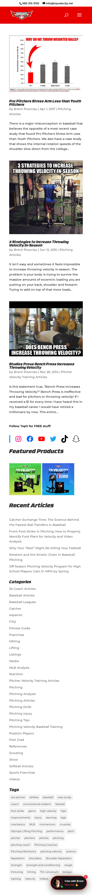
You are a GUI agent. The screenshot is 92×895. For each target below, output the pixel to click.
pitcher (15, 838)
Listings (15, 654)
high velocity (48, 810)
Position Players (21, 733)
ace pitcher (18, 797)
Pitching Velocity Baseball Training (36, 727)
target (68, 865)
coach (15, 804)
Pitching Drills (20, 707)
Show (13, 760)
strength (16, 865)
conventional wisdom (37, 804)
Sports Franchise (22, 773)
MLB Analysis (19, 668)
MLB (32, 824)
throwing (17, 871)
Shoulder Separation (59, 858)
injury (38, 817)
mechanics (18, 824)
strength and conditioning (43, 865)
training (16, 878)
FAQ (12, 622)
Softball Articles (21, 766)
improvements (20, 817)
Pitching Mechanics (23, 851)
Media (14, 661)
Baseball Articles (22, 595)
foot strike (17, 810)
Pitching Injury (20, 713)
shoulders (35, 858)
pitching (58, 838)
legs (63, 817)
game (32, 810)
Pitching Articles (22, 700)
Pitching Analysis (22, 694)
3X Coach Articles (22, 589)
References (18, 746)
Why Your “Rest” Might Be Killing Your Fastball (45, 548)
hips (63, 810)
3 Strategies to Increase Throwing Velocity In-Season (39, 244)
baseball (48, 797)
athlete (34, 797)
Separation (18, 858)
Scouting (16, 753)
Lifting (14, 648)
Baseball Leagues (22, 602)
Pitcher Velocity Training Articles (34, 681)
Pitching (15, 687)
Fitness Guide (19, 628)
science (71, 851)
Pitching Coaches (45, 844)
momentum (47, 824)
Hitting (14, 641)
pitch (71, 831)
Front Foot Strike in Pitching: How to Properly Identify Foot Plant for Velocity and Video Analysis (44, 536)
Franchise (16, 635)
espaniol (15, 615)
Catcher (15, 609)
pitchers (29, 838)
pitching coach (20, 844)
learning (51, 817)
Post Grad (16, 740)
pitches (44, 838)
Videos (14, 779)
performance (54, 831)
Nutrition (16, 674)
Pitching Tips (19, 720)
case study (64, 797)
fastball (60, 804)
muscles (65, 824)
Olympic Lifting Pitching (26, 831)
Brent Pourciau (25, 109)
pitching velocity (51, 851)
